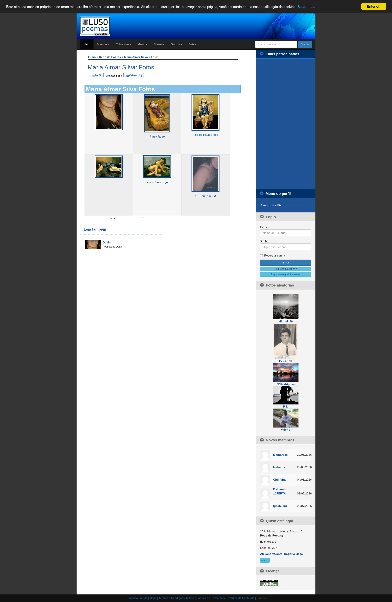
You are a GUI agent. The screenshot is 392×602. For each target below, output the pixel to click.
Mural (141, 44)
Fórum (158, 44)
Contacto (132, 598)
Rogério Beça (293, 553)
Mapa (153, 598)
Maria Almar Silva (136, 57)
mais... (264, 560)
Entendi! (374, 6)
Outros (175, 44)
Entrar (192, 44)
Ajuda (143, 598)
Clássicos (122, 44)
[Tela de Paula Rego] (205, 112)
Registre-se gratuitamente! (285, 274)
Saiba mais (306, 6)
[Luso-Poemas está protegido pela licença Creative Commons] (269, 582)
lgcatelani (280, 506)
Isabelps (279, 467)
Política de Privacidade (211, 598)
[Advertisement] (286, 124)
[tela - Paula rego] (157, 166)
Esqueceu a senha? (286, 269)
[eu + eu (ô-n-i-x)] (205, 173)
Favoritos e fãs (271, 205)
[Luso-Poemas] (106, 26)
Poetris (261, 598)
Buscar (305, 44)
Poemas (102, 44)
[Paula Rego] (157, 113)
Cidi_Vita (279, 479)
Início (86, 44)
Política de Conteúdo (241, 598)
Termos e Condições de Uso (176, 598)
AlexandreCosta (271, 553)
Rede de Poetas (110, 57)
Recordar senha (274, 255)
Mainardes (280, 454)
